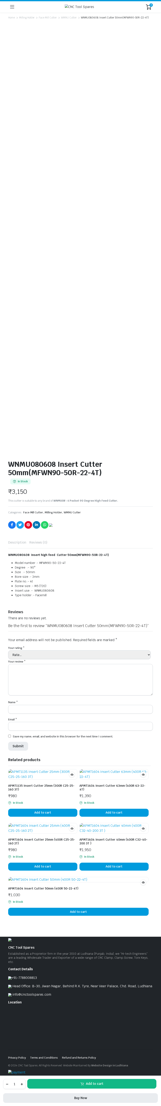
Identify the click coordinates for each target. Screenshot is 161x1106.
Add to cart (94, 1084)
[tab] (17, 542)
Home (11, 17)
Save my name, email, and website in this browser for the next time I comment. (63, 736)
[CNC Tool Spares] (80, 6)
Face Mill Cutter (48, 17)
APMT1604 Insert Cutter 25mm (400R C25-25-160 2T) (41, 841)
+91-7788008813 (24, 978)
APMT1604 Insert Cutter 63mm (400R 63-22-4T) (112, 787)
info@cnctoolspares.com (31, 994)
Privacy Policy (17, 1057)
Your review (17, 661)
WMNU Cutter (69, 17)
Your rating (16, 648)
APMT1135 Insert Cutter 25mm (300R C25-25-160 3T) (41, 787)
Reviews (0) (38, 542)
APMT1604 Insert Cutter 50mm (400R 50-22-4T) (43, 888)
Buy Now (80, 1098)
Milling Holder (27, 17)
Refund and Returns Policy (79, 1057)
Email (12, 719)
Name (13, 702)
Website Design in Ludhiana (109, 1065)
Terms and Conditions (44, 1057)
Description (17, 542)
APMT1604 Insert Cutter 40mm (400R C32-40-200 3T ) (113, 841)
